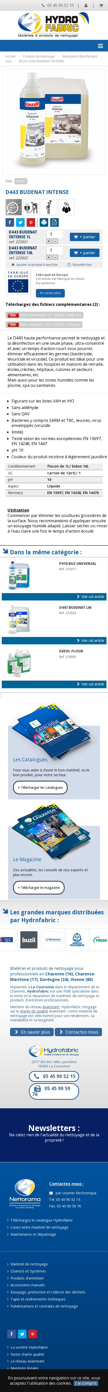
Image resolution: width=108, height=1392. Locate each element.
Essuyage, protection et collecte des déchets (47, 1292)
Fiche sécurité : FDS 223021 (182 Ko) (49, 324)
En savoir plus (50, 293)
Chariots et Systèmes (28, 1271)
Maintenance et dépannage (33, 1234)
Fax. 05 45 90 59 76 (64, 1206)
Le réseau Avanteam (27, 1361)
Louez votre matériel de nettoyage (39, 1227)
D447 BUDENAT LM (75, 607)
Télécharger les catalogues (40, 788)
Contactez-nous (81, 1032)
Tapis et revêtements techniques (38, 1299)
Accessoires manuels (27, 1285)
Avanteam (50, 1006)
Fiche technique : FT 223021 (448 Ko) (50, 314)
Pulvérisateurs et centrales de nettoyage (44, 1306)
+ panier (86, 237)
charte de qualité (34, 1011)
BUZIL (21, 181)
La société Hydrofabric (29, 1347)
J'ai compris (86, 1383)
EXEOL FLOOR (71, 651)
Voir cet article (92, 597)
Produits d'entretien (27, 1278)
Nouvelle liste (82, 265)
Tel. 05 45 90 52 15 (64, 1199)
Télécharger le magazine (39, 888)
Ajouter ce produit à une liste (37, 265)
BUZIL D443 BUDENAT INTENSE (41, 61)
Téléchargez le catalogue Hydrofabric (41, 1220)
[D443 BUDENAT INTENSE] (54, 119)
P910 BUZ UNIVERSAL (77, 564)
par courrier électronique (75, 1193)
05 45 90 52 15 (60, 5)
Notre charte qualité (27, 1354)
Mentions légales (24, 1368)
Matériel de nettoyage (29, 1264)
